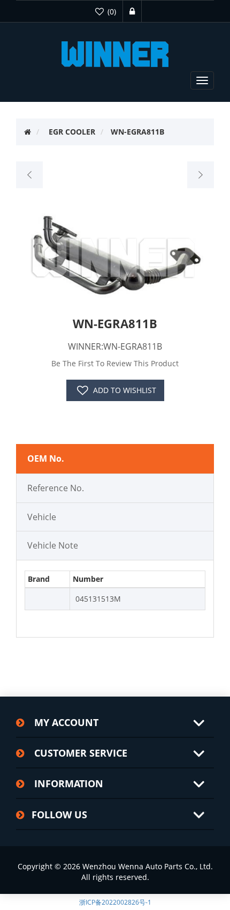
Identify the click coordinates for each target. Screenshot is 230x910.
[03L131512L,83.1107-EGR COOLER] (29, 174)
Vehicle (41, 517)
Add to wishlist (124, 390)
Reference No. (55, 488)
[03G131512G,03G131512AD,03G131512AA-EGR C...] (200, 174)
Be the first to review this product (115, 363)
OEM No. (45, 458)
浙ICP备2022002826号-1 (115, 902)
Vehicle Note (52, 545)
